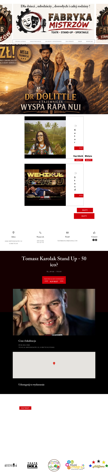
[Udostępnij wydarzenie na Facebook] (19, 389)
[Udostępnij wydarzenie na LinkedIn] (27, 389)
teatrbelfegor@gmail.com (67, 241)
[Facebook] (93, 240)
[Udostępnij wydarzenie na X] (23, 389)
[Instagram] (96, 240)
